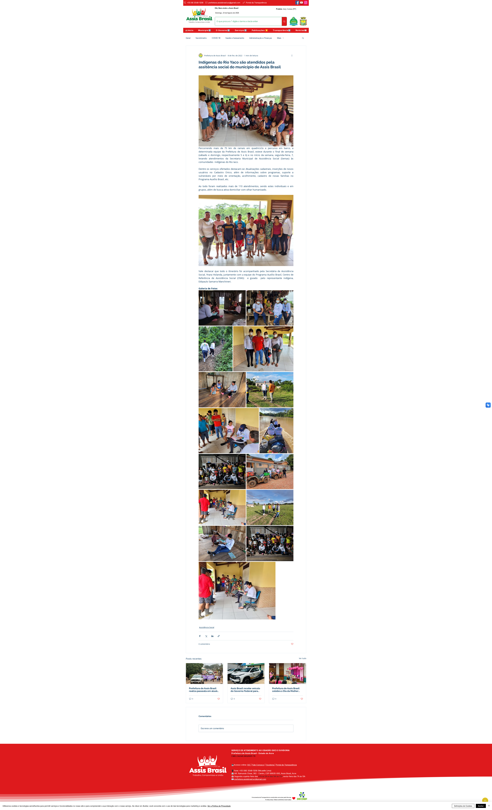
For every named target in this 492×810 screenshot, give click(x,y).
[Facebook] (297, 2)
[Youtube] (301, 2)
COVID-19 (216, 38)
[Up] (485, 801)
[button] (204, 30)
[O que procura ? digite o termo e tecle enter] (284, 21)
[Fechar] (488, 806)
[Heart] (293, 798)
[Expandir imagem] (222, 308)
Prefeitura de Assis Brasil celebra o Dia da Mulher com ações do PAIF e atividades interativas (286, 689)
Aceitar (481, 806)
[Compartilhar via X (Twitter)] (206, 636)
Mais (279, 38)
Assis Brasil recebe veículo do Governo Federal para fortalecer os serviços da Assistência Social (245, 689)
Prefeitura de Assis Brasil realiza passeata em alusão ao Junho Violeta (204, 689)
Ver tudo (302, 658)
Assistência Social (206, 627)
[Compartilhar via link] (218, 636)
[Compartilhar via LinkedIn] (212, 636)
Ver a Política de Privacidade (219, 806)
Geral (188, 38)
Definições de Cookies (463, 806)
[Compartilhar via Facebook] (200, 636)
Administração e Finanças (260, 38)
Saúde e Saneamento (234, 38)
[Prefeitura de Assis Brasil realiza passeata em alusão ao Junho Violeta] (204, 673)
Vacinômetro (201, 38)
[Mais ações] (291, 55)
